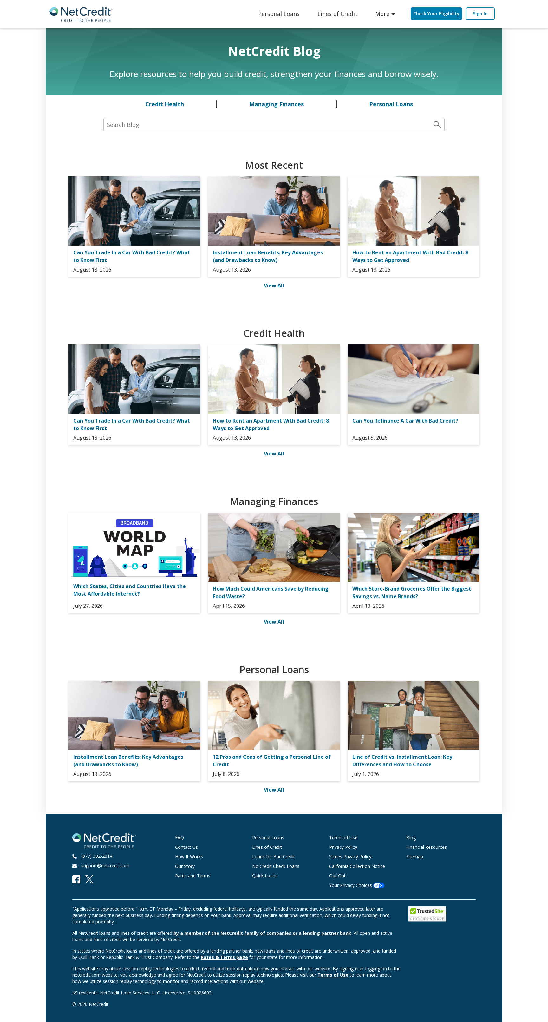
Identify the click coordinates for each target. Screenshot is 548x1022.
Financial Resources (426, 847)
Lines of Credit (337, 13)
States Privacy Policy (350, 857)
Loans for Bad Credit (273, 857)
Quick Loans (264, 876)
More (382, 13)
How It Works (189, 857)
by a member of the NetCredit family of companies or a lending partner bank (262, 933)
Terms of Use (343, 838)
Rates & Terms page (224, 957)
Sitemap (414, 857)
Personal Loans (279, 13)
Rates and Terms (192, 876)
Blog (411, 838)
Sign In (480, 13)
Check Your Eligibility (436, 13)
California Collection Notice (357, 866)
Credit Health (164, 104)
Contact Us (186, 847)
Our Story (185, 866)
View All (274, 285)
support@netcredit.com (105, 865)
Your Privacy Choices (351, 885)
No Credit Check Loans (275, 866)
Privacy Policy (343, 847)
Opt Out (337, 876)
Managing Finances (276, 104)
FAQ (179, 838)
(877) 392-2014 (96, 856)
